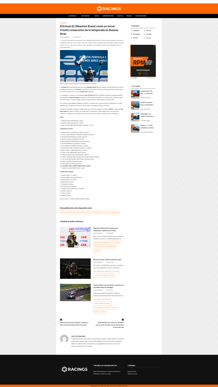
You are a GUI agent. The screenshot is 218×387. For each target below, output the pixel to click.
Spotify (135, 38)
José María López (97, 212)
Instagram (136, 34)
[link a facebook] (150, 1)
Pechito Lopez (106, 212)
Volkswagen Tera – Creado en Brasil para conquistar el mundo (147, 115)
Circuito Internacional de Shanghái (102, 307)
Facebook (136, 31)
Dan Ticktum (116, 271)
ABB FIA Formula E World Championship (102, 242)
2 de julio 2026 (109, 290)
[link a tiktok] (158, 1)
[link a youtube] (155, 1)
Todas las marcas (132, 374)
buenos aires (71, 212)
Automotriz (72, 16)
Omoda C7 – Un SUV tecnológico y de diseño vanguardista (147, 126)
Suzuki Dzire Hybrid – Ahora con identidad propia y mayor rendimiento (146, 103)
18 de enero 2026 (145, 98)
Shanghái (103, 311)
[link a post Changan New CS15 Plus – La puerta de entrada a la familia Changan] (135, 98)
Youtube (148, 34)
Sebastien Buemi (115, 212)
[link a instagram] (153, 1)
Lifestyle (120, 16)
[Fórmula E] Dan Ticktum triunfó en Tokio (107, 259)
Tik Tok (148, 38)
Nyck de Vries (97, 250)
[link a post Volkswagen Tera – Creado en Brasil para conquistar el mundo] (135, 121)
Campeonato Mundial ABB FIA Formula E (102, 303)
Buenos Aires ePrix (80, 212)
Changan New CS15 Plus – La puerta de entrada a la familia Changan (146, 92)
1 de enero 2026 (145, 121)
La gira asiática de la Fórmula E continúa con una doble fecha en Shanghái (108, 286)
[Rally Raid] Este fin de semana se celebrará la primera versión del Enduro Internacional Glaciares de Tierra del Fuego (110, 325)
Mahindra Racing (111, 246)
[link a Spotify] (156, 1)
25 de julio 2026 (110, 262)
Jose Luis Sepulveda (64, 37)
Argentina (63, 212)
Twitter (148, 31)
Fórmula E (96, 246)
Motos (97, 16)
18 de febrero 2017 (77, 37)
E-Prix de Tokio (116, 242)
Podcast (129, 16)
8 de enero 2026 (145, 109)
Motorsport (85, 16)
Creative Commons (122, 386)
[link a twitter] (151, 1)
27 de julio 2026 (110, 233)
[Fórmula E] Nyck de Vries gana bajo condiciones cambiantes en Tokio (105, 229)
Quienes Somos (131, 371)
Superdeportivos (108, 16)
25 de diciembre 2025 (147, 132)
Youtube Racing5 (140, 16)
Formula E (89, 212)
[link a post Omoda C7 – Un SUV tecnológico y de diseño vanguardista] (135, 132)
